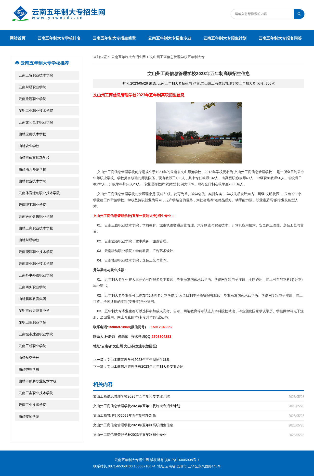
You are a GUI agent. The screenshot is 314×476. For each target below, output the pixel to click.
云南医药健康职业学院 (36, 216)
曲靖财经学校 (29, 240)
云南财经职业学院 (32, 87)
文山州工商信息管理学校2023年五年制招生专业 (198, 435)
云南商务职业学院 (32, 287)
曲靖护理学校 (29, 369)
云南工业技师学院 (32, 405)
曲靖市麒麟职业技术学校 (37, 381)
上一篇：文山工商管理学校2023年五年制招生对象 (131, 360)
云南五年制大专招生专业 (169, 38)
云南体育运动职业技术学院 (39, 193)
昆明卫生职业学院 (32, 322)
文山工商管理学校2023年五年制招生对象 (198, 415)
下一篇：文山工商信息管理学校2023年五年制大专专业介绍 (138, 366)
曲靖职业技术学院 (32, 181)
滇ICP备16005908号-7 (182, 460)
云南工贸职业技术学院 (36, 75)
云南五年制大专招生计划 (225, 38)
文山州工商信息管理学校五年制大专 (177, 57)
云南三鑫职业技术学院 (36, 393)
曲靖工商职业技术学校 (36, 228)
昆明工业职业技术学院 (36, 111)
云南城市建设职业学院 (36, 334)
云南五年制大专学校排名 (59, 38)
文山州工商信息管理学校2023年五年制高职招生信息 (198, 425)
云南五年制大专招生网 (128, 57)
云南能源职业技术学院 (36, 252)
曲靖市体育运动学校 (34, 158)
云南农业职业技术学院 (36, 263)
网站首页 (18, 38)
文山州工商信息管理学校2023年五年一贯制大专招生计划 (198, 406)
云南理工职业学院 (32, 205)
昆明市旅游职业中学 (34, 311)
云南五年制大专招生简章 (114, 38)
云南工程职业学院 (32, 346)
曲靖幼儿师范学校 (32, 169)
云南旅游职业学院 (32, 99)
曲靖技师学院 (29, 416)
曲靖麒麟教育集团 (32, 299)
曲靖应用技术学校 (32, 134)
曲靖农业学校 (29, 146)
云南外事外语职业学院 (36, 275)
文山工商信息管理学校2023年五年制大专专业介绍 (198, 396)
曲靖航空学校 (29, 358)
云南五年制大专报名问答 (280, 38)
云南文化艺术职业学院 (36, 122)
